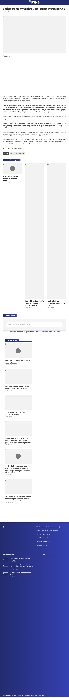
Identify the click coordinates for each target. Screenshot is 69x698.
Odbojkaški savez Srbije (17, 153)
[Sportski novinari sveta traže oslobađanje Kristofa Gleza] (34, 231)
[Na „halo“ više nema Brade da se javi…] (5, 574)
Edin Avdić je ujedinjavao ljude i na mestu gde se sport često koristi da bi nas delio (18, 498)
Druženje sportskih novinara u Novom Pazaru (10, 178)
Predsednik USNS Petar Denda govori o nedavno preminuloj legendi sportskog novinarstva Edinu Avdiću (17, 469)
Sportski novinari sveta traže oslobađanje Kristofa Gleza (34, 303)
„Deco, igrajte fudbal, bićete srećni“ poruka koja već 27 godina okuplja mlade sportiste (18, 440)
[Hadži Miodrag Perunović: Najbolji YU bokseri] (56, 231)
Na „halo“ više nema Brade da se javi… (20, 573)
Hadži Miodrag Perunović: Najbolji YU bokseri (56, 303)
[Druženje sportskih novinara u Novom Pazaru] (12, 168)
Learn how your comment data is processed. (46, 332)
